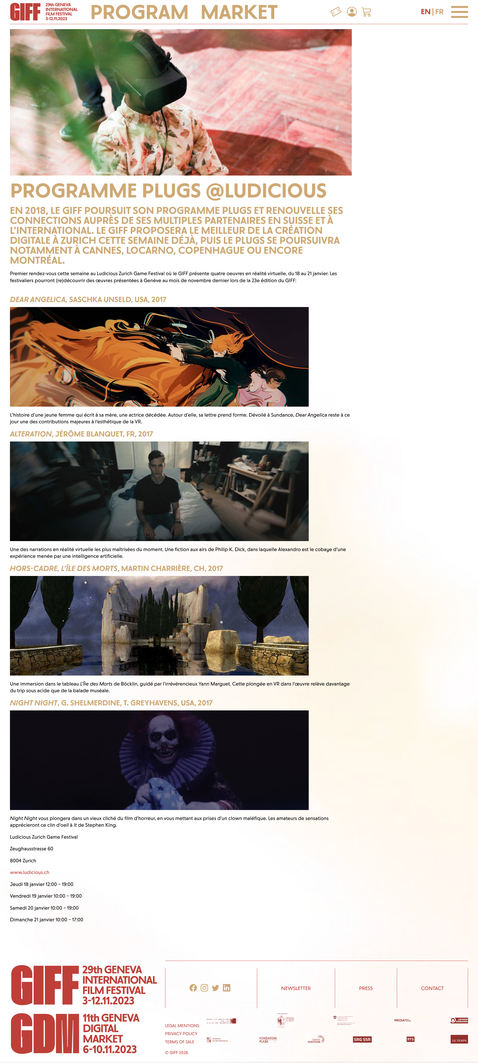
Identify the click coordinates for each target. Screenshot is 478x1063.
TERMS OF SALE (179, 1042)
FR (439, 11)
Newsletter (296, 988)
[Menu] (459, 12)
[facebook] (193, 988)
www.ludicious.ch (29, 872)
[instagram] (204, 988)
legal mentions (182, 1025)
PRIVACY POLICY (181, 1033)
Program (141, 12)
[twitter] (215, 988)
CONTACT (432, 988)
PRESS (366, 988)
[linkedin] (226, 988)
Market (239, 12)
